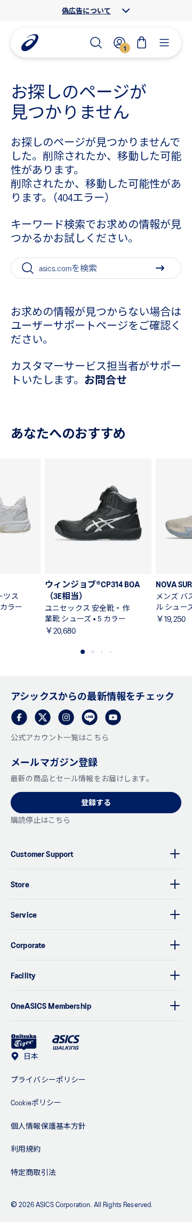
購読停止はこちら (40, 819)
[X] (42, 717)
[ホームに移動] (29, 42)
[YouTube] (113, 717)
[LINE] (89, 717)
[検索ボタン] (160, 268)
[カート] (142, 42)
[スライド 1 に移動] (83, 652)
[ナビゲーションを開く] (164, 42)
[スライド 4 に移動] (110, 652)
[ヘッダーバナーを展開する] (125, 10)
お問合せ (105, 379)
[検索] (96, 42)
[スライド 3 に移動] (102, 652)
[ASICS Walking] (66, 1042)
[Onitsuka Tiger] (24, 1042)
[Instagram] (66, 717)
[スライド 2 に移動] (92, 651)
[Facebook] (19, 717)
